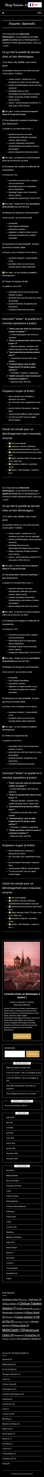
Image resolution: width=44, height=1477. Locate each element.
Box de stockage (12, 1181)
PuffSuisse (6, 1339)
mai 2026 (9, 1128)
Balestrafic (25, 1300)
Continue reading (22, 1036)
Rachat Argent (11, 1248)
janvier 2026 (10, 1148)
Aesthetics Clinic (11, 1299)
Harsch (27, 1322)
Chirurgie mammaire (13, 1186)
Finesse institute (25, 1317)
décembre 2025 (12, 1153)
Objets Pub (10, 1242)
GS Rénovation (19, 1322)
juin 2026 (9, 1123)
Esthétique (10, 1211)
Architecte (10, 1170)
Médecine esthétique (14, 1237)
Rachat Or (10, 1253)
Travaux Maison (12, 1268)
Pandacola (19, 1335)
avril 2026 (9, 1133)
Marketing (10, 1232)
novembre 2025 (12, 1159)
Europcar (10, 1317)
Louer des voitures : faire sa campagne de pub (23, 1073)
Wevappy (36, 1339)
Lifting (8, 1222)
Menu (39, 13)
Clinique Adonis (10, 1304)
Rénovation (10, 1258)
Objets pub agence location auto (18, 1068)
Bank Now (35, 1299)
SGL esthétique (24, 1339)
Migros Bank (21, 1325)
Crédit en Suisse (12, 1196)
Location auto (11, 1227)
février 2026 (10, 1143)
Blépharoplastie (12, 1176)
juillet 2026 (10, 1117)
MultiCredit (13, 1330)
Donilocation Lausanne (14, 1312)
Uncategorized (11, 1273)
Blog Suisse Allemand (22, 4)
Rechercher (10, 1048)
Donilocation (37, 1309)
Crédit (8, 1191)
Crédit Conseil (24, 1308)
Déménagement (12, 1201)
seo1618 (13, 1339)
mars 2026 (10, 1138)
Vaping (8, 1278)
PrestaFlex (32, 1335)
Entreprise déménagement (16, 1206)
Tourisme (9, 1263)
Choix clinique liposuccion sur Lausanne (21, 1094)
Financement (11, 1217)
